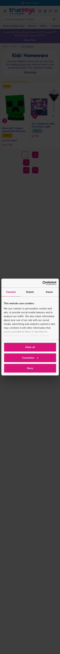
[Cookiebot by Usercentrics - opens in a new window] (42, 283)
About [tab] (49, 292)
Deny (30, 368)
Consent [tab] (11, 292)
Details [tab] (30, 292)
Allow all (30, 347)
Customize (28, 357)
